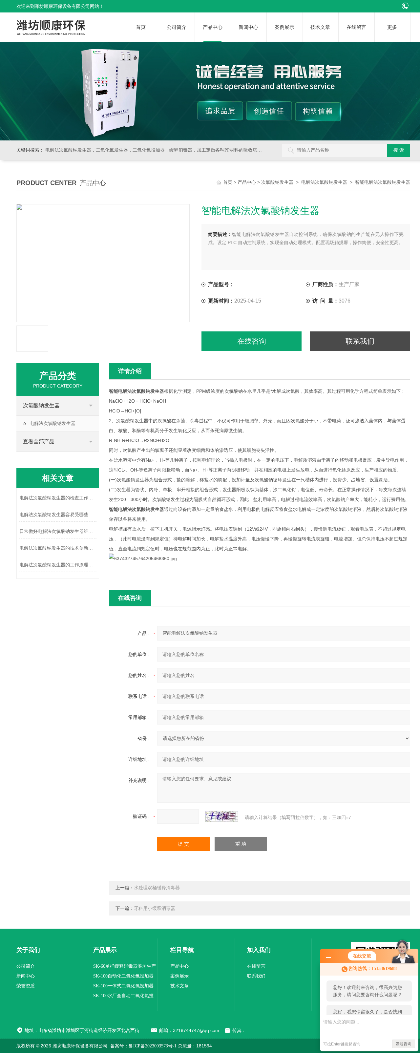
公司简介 (176, 27)
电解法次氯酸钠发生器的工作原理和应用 (57, 564)
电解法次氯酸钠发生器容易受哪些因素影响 (57, 514)
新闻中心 (248, 27)
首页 (141, 27)
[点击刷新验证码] (221, 816)
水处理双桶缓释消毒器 (157, 887)
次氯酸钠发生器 (277, 182)
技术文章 (320, 27)
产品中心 (212, 27)
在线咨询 (251, 341)
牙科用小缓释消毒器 (154, 908)
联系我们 (360, 341)
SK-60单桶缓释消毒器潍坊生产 (124, 966)
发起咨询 (403, 1044)
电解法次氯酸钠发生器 (324, 182)
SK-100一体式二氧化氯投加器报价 (123, 987)
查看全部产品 (38, 441)
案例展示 (284, 27)
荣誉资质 (25, 985)
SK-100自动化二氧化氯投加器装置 (123, 977)
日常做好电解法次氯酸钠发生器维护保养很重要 (57, 531)
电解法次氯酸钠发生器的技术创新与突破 (57, 548)
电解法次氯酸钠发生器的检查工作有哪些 (57, 497)
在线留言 (356, 27)
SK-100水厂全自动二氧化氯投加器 (123, 997)
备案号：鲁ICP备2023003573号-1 (143, 1045)
